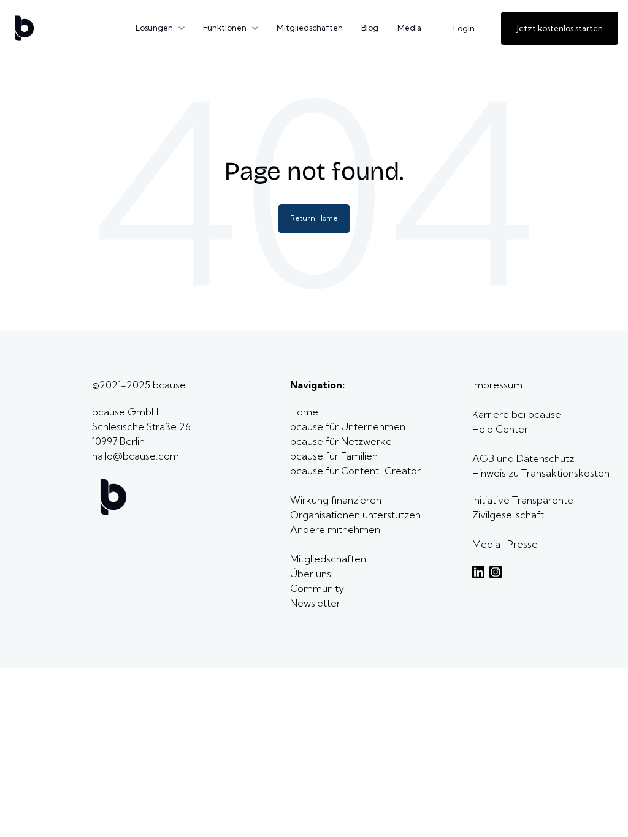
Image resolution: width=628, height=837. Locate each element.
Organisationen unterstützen (355, 515)
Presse (522, 544)
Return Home (314, 217)
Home (305, 412)
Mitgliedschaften (310, 27)
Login (464, 28)
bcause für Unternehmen (347, 426)
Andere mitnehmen (336, 529)
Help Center (500, 429)
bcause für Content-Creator (355, 470)
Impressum (497, 385)
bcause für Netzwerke (341, 441)
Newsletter (315, 603)
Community (317, 588)
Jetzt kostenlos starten (559, 28)
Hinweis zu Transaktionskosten (541, 473)
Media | (489, 544)
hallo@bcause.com (135, 456)
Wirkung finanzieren (335, 500)
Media (409, 27)
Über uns (312, 573)
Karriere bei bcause (516, 414)
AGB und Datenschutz (523, 458)
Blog (369, 27)
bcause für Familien (334, 456)
